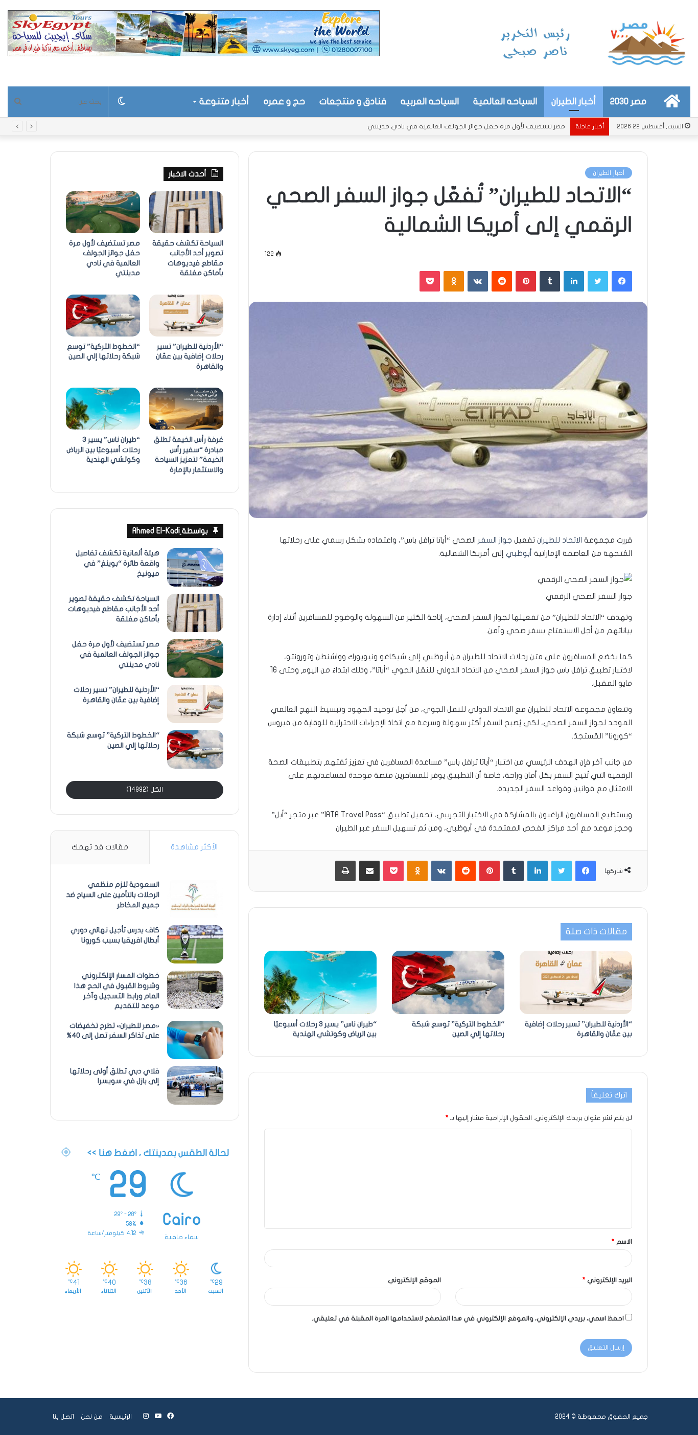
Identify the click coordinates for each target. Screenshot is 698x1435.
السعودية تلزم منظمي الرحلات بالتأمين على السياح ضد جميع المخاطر (112, 894)
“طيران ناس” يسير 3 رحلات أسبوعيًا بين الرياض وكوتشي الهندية (103, 449)
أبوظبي (519, 553)
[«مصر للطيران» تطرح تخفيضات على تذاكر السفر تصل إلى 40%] (195, 1040)
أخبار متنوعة (224, 101)
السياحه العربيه (430, 101)
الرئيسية (120, 1416)
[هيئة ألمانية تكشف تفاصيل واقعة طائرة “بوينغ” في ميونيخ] (195, 567)
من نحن (92, 1416)
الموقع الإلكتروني (414, 1280)
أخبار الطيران (573, 101)
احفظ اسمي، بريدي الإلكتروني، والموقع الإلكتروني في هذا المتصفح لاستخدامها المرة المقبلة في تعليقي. (468, 1318)
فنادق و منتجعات (352, 101)
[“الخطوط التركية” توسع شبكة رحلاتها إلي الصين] (448, 982)
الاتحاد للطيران (559, 540)
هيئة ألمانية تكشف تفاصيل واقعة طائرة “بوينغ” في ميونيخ (117, 563)
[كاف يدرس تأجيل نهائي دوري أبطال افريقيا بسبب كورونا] (195, 944)
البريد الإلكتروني (607, 1280)
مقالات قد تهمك (100, 847)
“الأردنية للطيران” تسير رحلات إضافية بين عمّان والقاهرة (487, 126)
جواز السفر (495, 540)
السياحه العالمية (505, 101)
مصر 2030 (628, 101)
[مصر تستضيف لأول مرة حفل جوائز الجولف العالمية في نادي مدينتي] (103, 212)
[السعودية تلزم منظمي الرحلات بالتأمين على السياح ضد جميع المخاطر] (195, 899)
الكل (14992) (144, 789)
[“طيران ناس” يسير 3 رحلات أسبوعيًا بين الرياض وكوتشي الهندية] (320, 982)
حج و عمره (284, 101)
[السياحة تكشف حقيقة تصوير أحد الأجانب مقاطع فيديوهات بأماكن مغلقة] (186, 212)
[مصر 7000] (593, 43)
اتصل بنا (63, 1416)
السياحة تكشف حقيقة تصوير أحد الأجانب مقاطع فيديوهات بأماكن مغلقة (113, 608)
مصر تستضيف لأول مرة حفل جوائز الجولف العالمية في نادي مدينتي (115, 654)
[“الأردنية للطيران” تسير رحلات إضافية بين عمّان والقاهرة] (576, 982)
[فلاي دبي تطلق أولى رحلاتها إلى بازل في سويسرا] (195, 1085)
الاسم (622, 1241)
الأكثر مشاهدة (194, 847)
